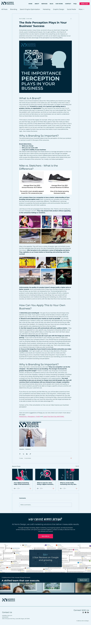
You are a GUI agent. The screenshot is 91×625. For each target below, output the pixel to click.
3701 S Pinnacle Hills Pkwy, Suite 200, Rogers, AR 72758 (16, 618)
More (80, 9)
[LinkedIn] (88, 612)
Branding (13, 9)
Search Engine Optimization (30, 9)
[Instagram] (83, 612)
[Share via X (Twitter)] (23, 454)
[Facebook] (85, 612)
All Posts (4, 9)
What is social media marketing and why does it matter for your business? (68, 483)
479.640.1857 (5, 617)
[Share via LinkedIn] (27, 454)
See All (77, 466)
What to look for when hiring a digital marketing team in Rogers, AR (45, 483)
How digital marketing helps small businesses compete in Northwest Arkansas (21, 483)
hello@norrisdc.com (7, 615)
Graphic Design (58, 9)
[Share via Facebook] (20, 454)
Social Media (71, 9)
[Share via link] (30, 454)
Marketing (46, 9)
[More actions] (71, 19)
